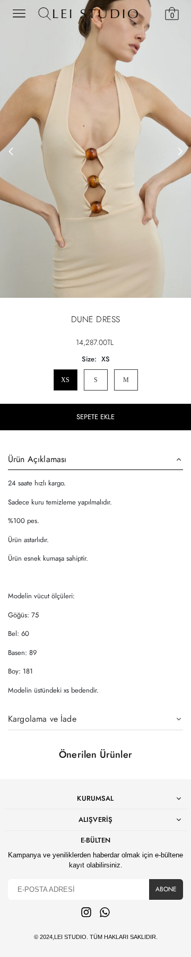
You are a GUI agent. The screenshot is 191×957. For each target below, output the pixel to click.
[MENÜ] (19, 14)
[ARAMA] (44, 14)
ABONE (166, 889)
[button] (180, 151)
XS (65, 380)
